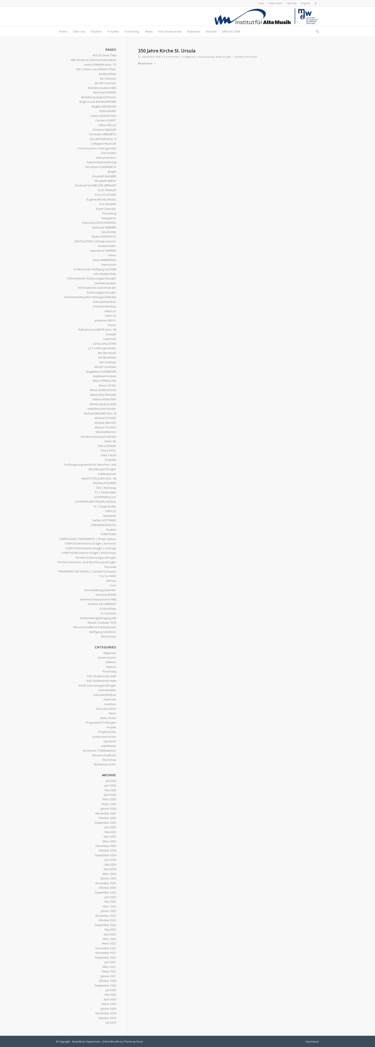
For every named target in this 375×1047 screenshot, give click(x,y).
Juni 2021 (110, 962)
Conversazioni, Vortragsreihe (96, 148)
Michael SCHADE (105, 418)
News (219, 56)
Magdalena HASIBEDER (101, 371)
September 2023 (105, 892)
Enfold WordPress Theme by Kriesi (122, 1041)
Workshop (109, 760)
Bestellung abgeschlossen (98, 97)
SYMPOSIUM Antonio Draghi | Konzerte (90, 543)
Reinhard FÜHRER (104, 483)
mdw (261, 3)
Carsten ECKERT (105, 120)
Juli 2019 (111, 1022)
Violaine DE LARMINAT (102, 604)
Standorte (109, 516)
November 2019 (105, 1013)
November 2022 (105, 916)
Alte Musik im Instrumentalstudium (93, 60)
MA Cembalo (108, 362)
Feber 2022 (109, 943)
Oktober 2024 (107, 850)
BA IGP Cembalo (105, 83)
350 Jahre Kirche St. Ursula (167, 51)
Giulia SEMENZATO (104, 236)
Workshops (108, 636)
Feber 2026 (109, 804)
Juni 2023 (110, 897)
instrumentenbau (104, 695)
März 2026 (109, 799)
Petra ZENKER (107, 446)
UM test (111, 581)
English (305, 3)
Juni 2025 (110, 827)
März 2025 (109, 841)
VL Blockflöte (107, 609)
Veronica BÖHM (105, 595)
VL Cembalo (108, 613)
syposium (109, 741)
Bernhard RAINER (105, 92)
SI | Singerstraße (105, 506)
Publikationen (107, 474)
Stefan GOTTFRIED (104, 520)
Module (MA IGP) (105, 423)
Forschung (109, 213)
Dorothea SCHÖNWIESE (100, 167)
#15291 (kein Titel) (104, 55)
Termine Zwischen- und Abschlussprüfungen (86, 562)
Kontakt (111, 334)
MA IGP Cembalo (105, 367)
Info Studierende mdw (101, 681)
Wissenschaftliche (104, 755)
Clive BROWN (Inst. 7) (102, 139)
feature (111, 667)
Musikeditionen (106, 432)
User (113, 585)
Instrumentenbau (104, 302)
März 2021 (109, 967)
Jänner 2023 (108, 911)
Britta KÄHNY (108, 111)
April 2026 (110, 795)
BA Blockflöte (107, 74)
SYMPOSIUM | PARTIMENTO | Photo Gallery (87, 539)
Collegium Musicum (103, 143)
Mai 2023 (110, 901)
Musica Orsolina (105, 427)
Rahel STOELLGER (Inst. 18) (99, 478)
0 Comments (171, 56)
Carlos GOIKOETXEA (103, 116)
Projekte (110, 460)
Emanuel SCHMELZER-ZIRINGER (95, 185)
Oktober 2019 (107, 1018)
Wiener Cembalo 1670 (101, 623)
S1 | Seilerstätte (105, 492)
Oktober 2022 (107, 920)
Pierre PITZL (108, 450)
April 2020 (110, 999)
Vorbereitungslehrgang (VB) (98, 618)
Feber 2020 (109, 1004)
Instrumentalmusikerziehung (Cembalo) (90, 297)
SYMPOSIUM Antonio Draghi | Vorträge (90, 548)
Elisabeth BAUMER (104, 176)
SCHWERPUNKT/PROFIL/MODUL (95, 502)
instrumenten (107, 690)
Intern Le (110, 311)
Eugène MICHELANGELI (101, 199)
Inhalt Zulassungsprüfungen (97, 685)
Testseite (110, 567)
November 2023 (105, 883)
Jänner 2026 (108, 809)
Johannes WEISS (105, 320)
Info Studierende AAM (101, 676)
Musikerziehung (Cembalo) (98, 437)
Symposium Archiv (104, 737)
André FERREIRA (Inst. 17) (100, 65)
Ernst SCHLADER (105, 195)
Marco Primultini (247, 56)
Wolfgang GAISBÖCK (102, 632)
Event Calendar (106, 209)
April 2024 (110, 869)
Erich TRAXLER (107, 190)
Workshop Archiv (105, 764)
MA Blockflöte (107, 357)
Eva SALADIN (108, 204)
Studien (111, 530)
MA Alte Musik (107, 353)
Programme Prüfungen (101, 722)
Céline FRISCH (107, 125)
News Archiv (108, 718)
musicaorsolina (205, 56)
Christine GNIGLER (104, 130)
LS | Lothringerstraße (102, 348)
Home (112, 255)
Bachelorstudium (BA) (102, 88)
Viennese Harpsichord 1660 (98, 599)
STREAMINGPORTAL (103, 525)
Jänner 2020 (108, 1009)
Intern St (110, 316)
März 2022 (109, 939)
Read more (145, 63)
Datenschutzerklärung (101, 162)
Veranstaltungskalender (100, 590)
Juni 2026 (110, 785)
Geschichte (108, 232)
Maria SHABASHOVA (103, 390)
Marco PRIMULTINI (104, 381)
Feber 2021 (109, 971)
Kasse (112, 325)
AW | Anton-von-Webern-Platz (96, 69)
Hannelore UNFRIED (103, 251)
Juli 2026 (111, 781)
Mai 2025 (110, 832)
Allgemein (190, 56)
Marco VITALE (107, 385)
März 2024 (109, 874)
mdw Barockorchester (101, 409)
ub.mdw (292, 3)
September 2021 (105, 957)
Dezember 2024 (105, 846)
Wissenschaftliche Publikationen (94, 627)
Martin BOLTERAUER (103, 395)
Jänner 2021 (108, 976)
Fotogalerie (108, 218)
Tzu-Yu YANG (107, 576)
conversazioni (106, 657)
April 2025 (110, 836)
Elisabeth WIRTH (105, 181)
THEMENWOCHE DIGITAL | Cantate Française (87, 571)
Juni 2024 (110, 860)
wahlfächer (108, 746)
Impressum (108, 264)
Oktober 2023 (107, 888)
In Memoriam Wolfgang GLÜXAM (95, 269)
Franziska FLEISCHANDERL (99, 223)
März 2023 (109, 906)
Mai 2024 (110, 864)
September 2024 (105, 855)
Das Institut (108, 153)
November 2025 (105, 813)
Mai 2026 (110, 790)
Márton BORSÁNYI (104, 399)
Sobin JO (110, 511)
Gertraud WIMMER (104, 227)
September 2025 (105, 823)
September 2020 (105, 985)
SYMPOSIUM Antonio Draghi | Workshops (89, 553)
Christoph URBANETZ (102, 134)
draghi (112, 171)
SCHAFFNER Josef (105, 497)
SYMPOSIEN (108, 534)
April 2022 (110, 934)
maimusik (110, 699)
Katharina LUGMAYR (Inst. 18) (97, 329)
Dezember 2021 (105, 948)
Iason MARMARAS (104, 260)
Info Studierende (105, 274)
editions (110, 662)
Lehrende (109, 339)
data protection (106, 158)
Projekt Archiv (107, 732)
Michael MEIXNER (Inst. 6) (100, 413)
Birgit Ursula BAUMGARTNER (97, 102)
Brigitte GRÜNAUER (104, 106)
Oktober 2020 (107, 981)
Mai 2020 (110, 994)
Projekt (227, 56)
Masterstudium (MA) (103, 404)
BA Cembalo (108, 78)
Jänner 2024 (108, 878)
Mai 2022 (110, 929)
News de (110, 441)
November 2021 (105, 953)
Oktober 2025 (107, 818)
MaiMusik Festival (104, 376)
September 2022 (105, 925)
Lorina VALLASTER (104, 344)
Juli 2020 (111, 990)
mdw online (276, 3)
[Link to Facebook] (315, 3)
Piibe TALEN (108, 455)
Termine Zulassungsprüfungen (95, 557)
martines (110, 704)
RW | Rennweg (106, 488)
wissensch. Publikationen (99, 750)
